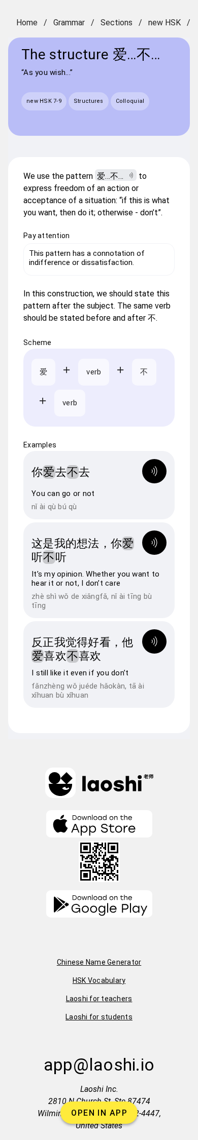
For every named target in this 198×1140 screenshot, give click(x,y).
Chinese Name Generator (99, 962)
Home (27, 22)
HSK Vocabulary (99, 980)
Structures (89, 101)
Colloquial (130, 101)
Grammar (69, 22)
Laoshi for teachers (99, 999)
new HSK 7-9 (43, 101)
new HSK (164, 22)
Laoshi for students (99, 1017)
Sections (117, 22)
